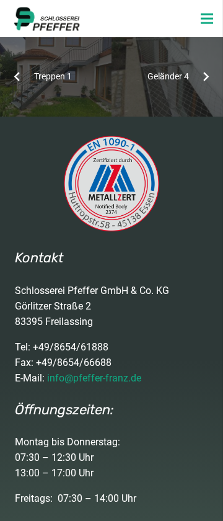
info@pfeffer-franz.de (94, 378)
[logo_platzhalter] (47, 18)
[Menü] (207, 18)
